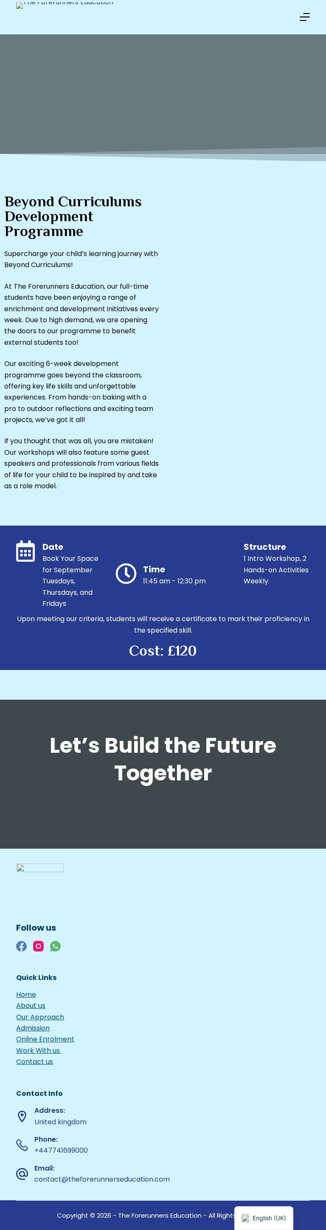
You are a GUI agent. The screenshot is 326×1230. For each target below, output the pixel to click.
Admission (33, 1028)
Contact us (34, 1062)
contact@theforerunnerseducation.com (102, 1179)
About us (30, 1005)
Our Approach (40, 1017)
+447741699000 (61, 1150)
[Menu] (305, 17)
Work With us (39, 1050)
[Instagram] (38, 946)
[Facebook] (21, 946)
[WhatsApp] (55, 946)
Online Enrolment (45, 1039)
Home (26, 994)
